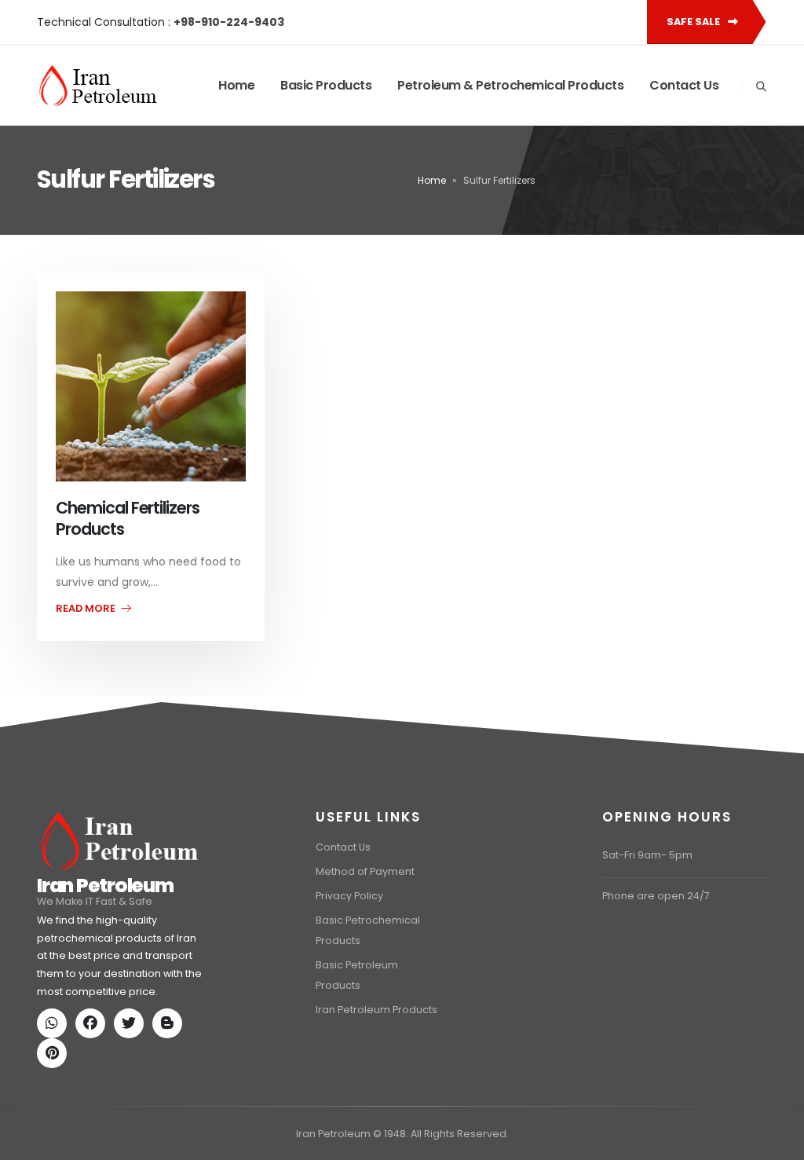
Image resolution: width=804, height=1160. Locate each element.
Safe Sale (694, 21)
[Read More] (151, 386)
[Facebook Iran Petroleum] (93, 1024)
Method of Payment (365, 871)
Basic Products (325, 85)
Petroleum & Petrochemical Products (510, 85)
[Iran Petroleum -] (98, 86)
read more (87, 608)
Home (236, 85)
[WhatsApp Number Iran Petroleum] (55, 1024)
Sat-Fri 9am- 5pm (647, 855)
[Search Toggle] (761, 86)
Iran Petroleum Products (376, 1009)
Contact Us (683, 85)
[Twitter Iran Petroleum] (132, 1024)
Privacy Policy (349, 895)
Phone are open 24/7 (656, 895)
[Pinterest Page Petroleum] (55, 1054)
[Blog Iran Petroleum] (170, 1024)
